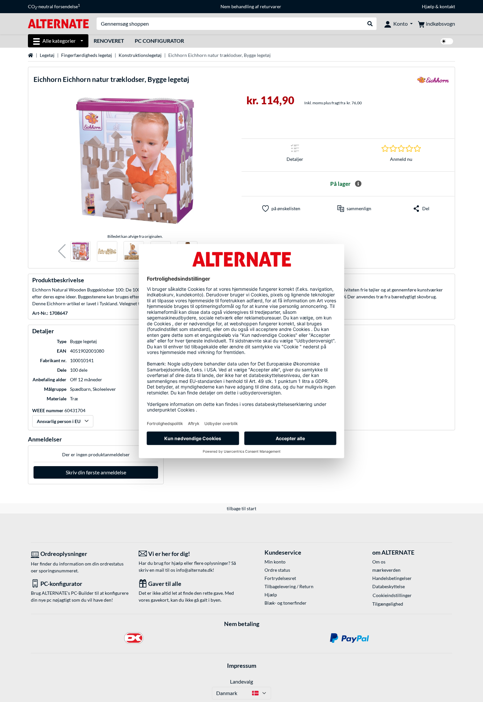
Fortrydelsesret (280, 578)
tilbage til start (241, 508)
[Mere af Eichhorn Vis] (433, 82)
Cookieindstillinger (392, 595)
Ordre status (277, 570)
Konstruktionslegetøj (140, 55)
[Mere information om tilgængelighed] (358, 184)
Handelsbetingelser (392, 578)
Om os (378, 561)
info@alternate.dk (194, 570)
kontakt (447, 6)
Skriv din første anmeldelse (96, 472)
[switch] (447, 41)
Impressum (241, 665)
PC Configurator (159, 41)
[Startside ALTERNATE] (58, 23)
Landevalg (241, 681)
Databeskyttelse (388, 586)
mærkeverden (386, 570)
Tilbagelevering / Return (288, 586)
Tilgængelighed (387, 604)
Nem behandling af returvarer (250, 6)
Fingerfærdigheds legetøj (86, 55)
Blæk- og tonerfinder (285, 603)
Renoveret (109, 41)
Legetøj (47, 55)
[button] (62, 251)
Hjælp (428, 6)
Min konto (275, 561)
